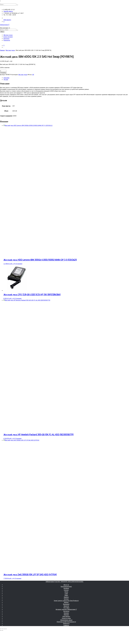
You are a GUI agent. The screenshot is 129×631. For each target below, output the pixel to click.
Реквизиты (7, 40)
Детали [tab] (6, 79)
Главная (2, 50)
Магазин (66, 615)
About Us (66, 585)
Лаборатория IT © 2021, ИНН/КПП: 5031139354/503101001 (64, 581)
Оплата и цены (66, 618)
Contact (66, 590)
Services (66, 599)
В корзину (3, 72)
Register (66, 597)
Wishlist (66, 602)
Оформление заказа (66, 620)
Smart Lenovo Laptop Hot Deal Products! (66, 600)
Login (66, 593)
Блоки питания (8, 37)
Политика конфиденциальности (66, 622)
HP (33, 74)
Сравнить (66, 625)
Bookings (66, 588)
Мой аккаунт (7, 20)
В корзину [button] (19, 264)
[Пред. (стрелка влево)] (0, 630)
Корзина (66, 613)
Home (66, 592)
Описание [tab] (6, 78)
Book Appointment (66, 586)
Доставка (66, 607)
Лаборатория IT (4, 25)
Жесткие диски (8, 35)
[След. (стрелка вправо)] (2, 630)
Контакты (6, 38)
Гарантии (66, 606)
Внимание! (66, 604)
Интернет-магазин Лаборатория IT (66, 609)
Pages (66, 595)
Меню (2, 31)
